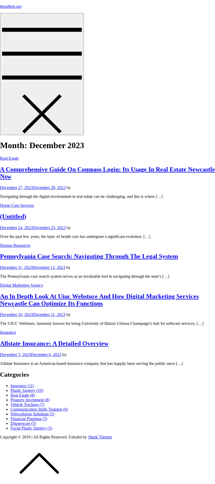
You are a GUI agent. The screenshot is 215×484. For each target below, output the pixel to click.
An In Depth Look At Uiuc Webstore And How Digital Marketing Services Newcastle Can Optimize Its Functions (99, 300)
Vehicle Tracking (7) (27, 404)
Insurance (8, 332)
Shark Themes (100, 437)
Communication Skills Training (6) (39, 409)
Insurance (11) (22, 385)
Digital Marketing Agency (21, 285)
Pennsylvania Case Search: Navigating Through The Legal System (89, 256)
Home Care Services (17, 205)
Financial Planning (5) (28, 418)
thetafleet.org (11, 6)
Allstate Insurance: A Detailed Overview (54, 343)
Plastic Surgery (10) (26, 390)
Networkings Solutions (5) (32, 414)
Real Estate (9, 158)
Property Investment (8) (30, 400)
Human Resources (15, 245)
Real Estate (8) (22, 395)
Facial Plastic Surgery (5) (31, 428)
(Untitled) (13, 216)
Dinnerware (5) (23, 423)
